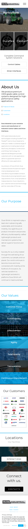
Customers (6, 110)
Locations (6, 114)
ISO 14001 (14, 509)
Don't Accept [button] (14, 525)
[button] (24, 4)
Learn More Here (6, 525)
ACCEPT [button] (20, 525)
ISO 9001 (14, 507)
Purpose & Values (8, 106)
